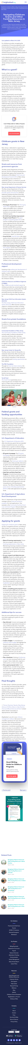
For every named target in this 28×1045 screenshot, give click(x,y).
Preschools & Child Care (14, 926)
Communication (14, 957)
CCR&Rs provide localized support (13, 285)
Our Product (14, 941)
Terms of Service (14, 1019)
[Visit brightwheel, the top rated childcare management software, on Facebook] (8, 1040)
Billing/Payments (14, 946)
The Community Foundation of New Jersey (13, 332)
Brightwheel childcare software (8, 6)
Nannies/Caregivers (14, 932)
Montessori (14, 934)
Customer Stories (14, 979)
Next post (22, 790)
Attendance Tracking (14, 955)
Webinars (14, 988)
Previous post (6, 790)
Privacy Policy (14, 1021)
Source (14, 406)
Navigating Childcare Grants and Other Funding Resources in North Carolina (16, 861)
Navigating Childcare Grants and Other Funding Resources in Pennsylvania (16, 888)
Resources (14, 970)
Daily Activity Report (14, 961)
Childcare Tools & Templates (14, 994)
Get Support (14, 981)
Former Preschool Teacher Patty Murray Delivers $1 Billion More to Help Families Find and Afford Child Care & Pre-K (13, 707)
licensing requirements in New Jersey (13, 544)
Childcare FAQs (14, 999)
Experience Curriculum (14, 948)
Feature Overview (14, 953)
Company (14, 1005)
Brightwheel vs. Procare (14, 996)
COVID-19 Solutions (14, 930)
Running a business (23, 6)
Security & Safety (14, 1017)
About (14, 1010)
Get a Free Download (14, 133)
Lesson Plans (14, 963)
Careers (14, 1012)
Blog (17, 6)
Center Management (14, 959)
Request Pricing (14, 985)
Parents (14, 928)
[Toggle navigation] (26, 2)
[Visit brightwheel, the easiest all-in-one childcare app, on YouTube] (20, 1040)
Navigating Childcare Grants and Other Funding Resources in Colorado (16, 871)
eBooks (14, 992)
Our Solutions (14, 921)
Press (14, 1015)
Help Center (14, 983)
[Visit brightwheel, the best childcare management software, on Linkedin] (14, 1040)
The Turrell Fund (6, 380)
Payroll (14, 950)
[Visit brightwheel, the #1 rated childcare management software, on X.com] (11, 1040)
